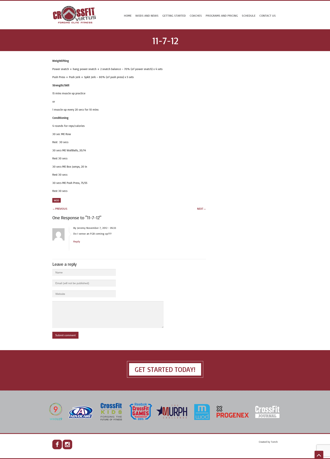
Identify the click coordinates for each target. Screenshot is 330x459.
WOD (56, 200)
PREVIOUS (59, 208)
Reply (76, 241)
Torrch (274, 441)
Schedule (249, 15)
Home (128, 15)
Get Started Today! (165, 369)
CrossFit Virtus (74, 15)
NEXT (201, 208)
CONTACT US (267, 15)
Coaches (196, 15)
